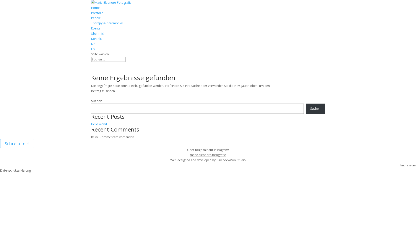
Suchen (96, 101)
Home (95, 8)
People (96, 18)
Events (95, 28)
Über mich (98, 33)
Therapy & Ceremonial (107, 23)
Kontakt (96, 39)
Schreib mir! (17, 143)
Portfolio (97, 13)
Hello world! (99, 124)
